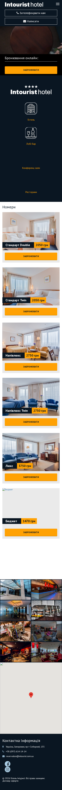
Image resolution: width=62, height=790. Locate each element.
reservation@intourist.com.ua (20, 756)
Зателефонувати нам (32, 13)
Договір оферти (10, 780)
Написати (32, 21)
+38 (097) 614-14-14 (16, 751)
